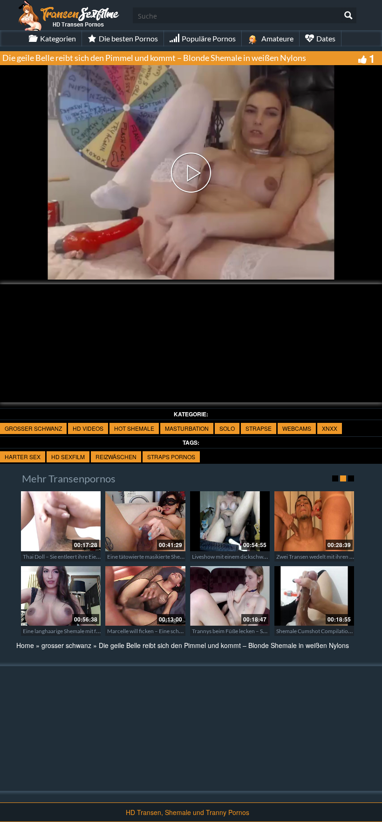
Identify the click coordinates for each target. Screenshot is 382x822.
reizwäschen (116, 457)
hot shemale (134, 428)
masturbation (187, 428)
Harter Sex (23, 457)
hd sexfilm (68, 457)
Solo (227, 428)
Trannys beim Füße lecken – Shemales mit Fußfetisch (255, 631)
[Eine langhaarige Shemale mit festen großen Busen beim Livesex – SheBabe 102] (61, 596)
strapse (259, 428)
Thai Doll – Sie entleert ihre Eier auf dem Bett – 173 (84, 556)
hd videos (88, 428)
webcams (296, 428)
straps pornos (171, 457)
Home (25, 645)
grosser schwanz (33, 428)
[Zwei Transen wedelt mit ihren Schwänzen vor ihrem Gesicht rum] (314, 521)
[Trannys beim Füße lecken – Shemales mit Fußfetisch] (230, 596)
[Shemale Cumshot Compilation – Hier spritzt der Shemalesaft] (314, 596)
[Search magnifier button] (348, 15)
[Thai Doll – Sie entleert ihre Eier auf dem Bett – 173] (61, 521)
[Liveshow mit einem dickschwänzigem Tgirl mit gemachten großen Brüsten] (230, 521)
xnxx (329, 428)
